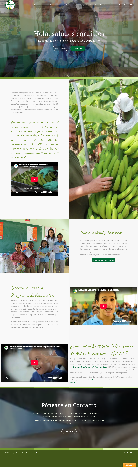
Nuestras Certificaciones (68, 5)
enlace (92, 380)
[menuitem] (120, 5)
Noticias (103, 5)
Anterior (5, 38)
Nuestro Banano (50, 5)
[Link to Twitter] (124, 4)
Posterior (133, 38)
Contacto (113, 5)
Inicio (29, 5)
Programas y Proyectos (89, 5)
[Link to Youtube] (131, 4)
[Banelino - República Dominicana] (10, 5)
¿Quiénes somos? (60, 48)
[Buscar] (120, 5)
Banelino (37, 5)
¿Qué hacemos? (78, 48)
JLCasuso (37, 453)
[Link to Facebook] (127, 4)
